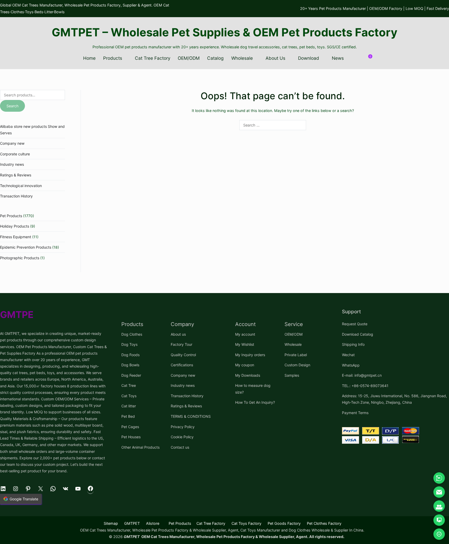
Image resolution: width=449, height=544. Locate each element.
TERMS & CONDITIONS (191, 416)
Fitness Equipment (15, 237)
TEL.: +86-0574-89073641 (365, 385)
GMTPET (132, 523)
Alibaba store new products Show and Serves (32, 129)
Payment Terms (355, 412)
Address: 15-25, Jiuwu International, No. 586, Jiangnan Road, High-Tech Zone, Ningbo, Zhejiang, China (394, 399)
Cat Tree (128, 385)
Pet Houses (131, 437)
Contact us (180, 447)
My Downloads (247, 375)
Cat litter (128, 406)
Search (12, 106)
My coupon (244, 365)
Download (308, 58)
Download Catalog (357, 334)
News (338, 58)
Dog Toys (129, 344)
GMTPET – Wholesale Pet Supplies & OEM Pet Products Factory (224, 32)
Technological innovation (21, 185)
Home (89, 58)
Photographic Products (19, 258)
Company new (12, 143)
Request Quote (354, 324)
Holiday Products (14, 226)
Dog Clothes (131, 334)
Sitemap (111, 523)
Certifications (182, 365)
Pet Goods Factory (284, 523)
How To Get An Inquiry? (255, 402)
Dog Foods (130, 355)
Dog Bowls (130, 365)
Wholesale (242, 58)
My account (245, 334)
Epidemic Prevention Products (25, 247)
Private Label (296, 355)
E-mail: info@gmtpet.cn (362, 375)
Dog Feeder (131, 375)
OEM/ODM (189, 58)
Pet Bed (128, 416)
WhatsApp (351, 365)
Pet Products (11, 216)
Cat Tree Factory (152, 58)
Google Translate (24, 499)
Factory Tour (181, 344)
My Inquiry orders (250, 355)
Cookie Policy (182, 437)
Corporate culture (15, 154)
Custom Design (297, 365)
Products (112, 58)
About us (178, 334)
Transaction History (16, 196)
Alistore (152, 523)
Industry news (12, 164)
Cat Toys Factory (246, 523)
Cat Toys (128, 396)
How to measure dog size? (252, 388)
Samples (292, 375)
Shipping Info (353, 344)
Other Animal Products (140, 447)
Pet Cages (130, 426)
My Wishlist (244, 344)
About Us (275, 58)
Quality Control (183, 355)
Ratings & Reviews (15, 175)
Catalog (215, 58)
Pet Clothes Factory (324, 523)
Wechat (348, 355)
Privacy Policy (183, 426)
